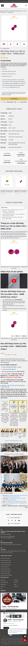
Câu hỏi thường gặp (5, 573)
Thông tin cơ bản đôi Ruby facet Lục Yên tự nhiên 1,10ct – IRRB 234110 (12, 210)
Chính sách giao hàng (5, 562)
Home (1, 10)
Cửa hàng (6, 10)
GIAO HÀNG (7, 354)
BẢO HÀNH (13, 354)
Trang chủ (3, 580)
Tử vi (2, 588)
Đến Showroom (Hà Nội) (6, 575)
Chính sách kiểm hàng (6, 564)
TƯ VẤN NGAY (14, 98)
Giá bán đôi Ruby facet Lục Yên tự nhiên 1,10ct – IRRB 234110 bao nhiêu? (13, 215)
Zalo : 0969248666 (15, 523)
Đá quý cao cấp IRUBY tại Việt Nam (17, 501)
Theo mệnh (12, 10)
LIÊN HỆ (2, 354)
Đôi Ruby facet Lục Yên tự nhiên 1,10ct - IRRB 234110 (20, 191)
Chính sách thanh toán (6, 560)
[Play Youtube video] (14, 280)
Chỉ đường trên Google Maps (12, 377)
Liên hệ (2, 586)
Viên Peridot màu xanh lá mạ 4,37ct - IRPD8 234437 (7, 191)
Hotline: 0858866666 (15, 517)
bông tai (11, 236)
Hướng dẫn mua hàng (6, 571)
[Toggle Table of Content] (24, 208)
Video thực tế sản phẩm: (9, 212)
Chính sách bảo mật (5, 558)
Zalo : (22, 102)
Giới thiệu (16, 580)
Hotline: (8, 102)
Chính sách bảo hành (5, 568)
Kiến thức (16, 586)
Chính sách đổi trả (5, 566)
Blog (15, 584)
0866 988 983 (5, 87)
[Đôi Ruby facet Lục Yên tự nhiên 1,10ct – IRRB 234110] (4, 44)
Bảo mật (16, 582)
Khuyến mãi (3, 584)
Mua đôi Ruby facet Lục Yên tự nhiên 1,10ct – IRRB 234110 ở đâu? (13, 218)
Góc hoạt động (4, 582)
